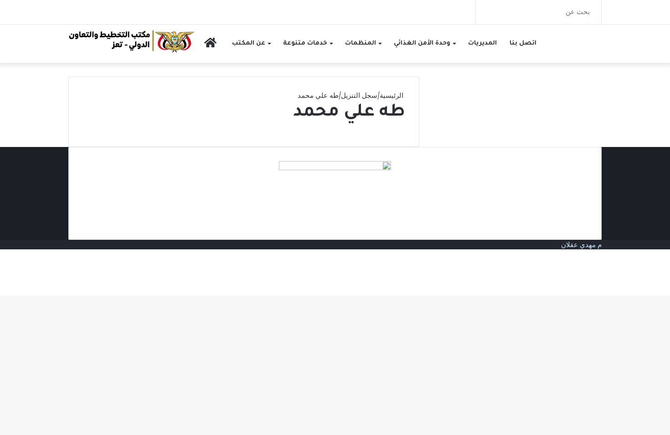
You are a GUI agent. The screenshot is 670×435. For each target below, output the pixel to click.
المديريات (482, 43)
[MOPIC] (131, 40)
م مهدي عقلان (581, 244)
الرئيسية (392, 95)
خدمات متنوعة (305, 43)
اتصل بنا (523, 43)
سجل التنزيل (359, 95)
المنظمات (360, 43)
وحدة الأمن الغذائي (422, 43)
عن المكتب (248, 43)
